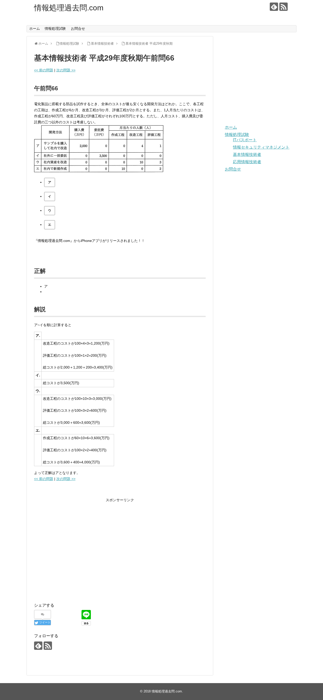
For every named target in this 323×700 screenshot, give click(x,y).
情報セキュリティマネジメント (261, 147)
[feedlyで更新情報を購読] (274, 7)
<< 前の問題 (43, 70)
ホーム (34, 28)
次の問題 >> (65, 70)
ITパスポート (245, 140)
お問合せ (78, 28)
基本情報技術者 (247, 154)
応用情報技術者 (247, 162)
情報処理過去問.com (68, 8)
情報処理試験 (55, 28)
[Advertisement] (76, 554)
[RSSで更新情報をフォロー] (283, 7)
